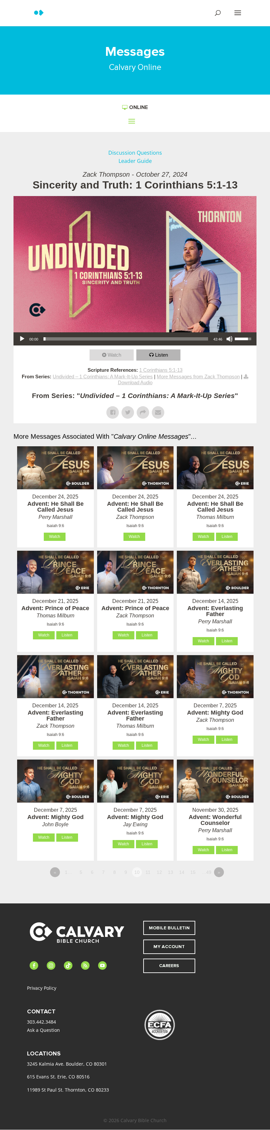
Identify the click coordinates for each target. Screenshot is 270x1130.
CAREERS (169, 965)
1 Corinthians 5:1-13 (160, 370)
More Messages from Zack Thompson (198, 376)
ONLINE (138, 107)
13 (170, 872)
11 (148, 872)
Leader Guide (135, 161)
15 (193, 872)
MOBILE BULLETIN (169, 928)
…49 (206, 872)
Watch (114, 355)
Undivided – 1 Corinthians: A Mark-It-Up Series (103, 376)
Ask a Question (43, 1030)
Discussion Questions (135, 152)
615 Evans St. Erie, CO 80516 (58, 1077)
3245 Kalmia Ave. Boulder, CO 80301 (67, 1064)
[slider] (125, 339)
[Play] (22, 339)
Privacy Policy (41, 988)
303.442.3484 (41, 1022)
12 (159, 872)
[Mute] (229, 339)
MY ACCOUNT (169, 946)
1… (68, 872)
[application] (135, 338)
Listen (161, 355)
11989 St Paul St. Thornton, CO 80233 (68, 1090)
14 (181, 872)
